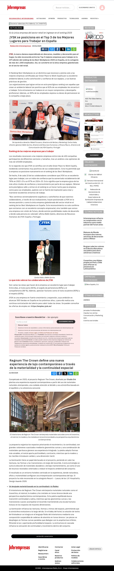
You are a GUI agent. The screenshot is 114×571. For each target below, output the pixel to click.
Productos (62, 18)
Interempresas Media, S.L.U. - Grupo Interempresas (60, 568)
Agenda (85, 18)
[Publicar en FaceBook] (57, 49)
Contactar (59, 547)
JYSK (11, 54)
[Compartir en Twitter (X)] (62, 49)
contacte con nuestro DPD (45, 343)
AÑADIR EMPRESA (95, 549)
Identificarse (43, 547)
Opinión (51, 18)
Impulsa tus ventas (90, 313)
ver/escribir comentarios (44, 536)
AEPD (51, 345)
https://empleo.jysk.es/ (41, 306)
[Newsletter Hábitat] (94, 132)
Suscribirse (94, 155)
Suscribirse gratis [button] (87, 7)
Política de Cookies (75, 557)
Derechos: (26, 341)
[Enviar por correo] (51, 49)
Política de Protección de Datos (49, 333)
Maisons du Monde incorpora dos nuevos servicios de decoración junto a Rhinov (93, 235)
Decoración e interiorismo (21, 18)
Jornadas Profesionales (91, 310)
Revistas (94, 18)
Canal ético (57, 551)
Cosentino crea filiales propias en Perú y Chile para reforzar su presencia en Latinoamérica (92, 264)
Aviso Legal (33, 333)
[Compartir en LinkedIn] (68, 49)
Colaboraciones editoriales (77, 562)
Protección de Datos (75, 551)
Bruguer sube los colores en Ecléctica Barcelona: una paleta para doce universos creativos (93, 249)
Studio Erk (71, 379)
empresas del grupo (57, 340)
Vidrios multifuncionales (93, 105)
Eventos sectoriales (90, 321)
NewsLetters (43, 554)
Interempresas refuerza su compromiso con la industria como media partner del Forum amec (93, 221)
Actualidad (41, 18)
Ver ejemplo (52, 317)
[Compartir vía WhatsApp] (73, 49)
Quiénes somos (58, 562)
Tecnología (74, 18)
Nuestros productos (59, 557)
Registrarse (42, 550)
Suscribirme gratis (66, 321)
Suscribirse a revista (42, 558)
